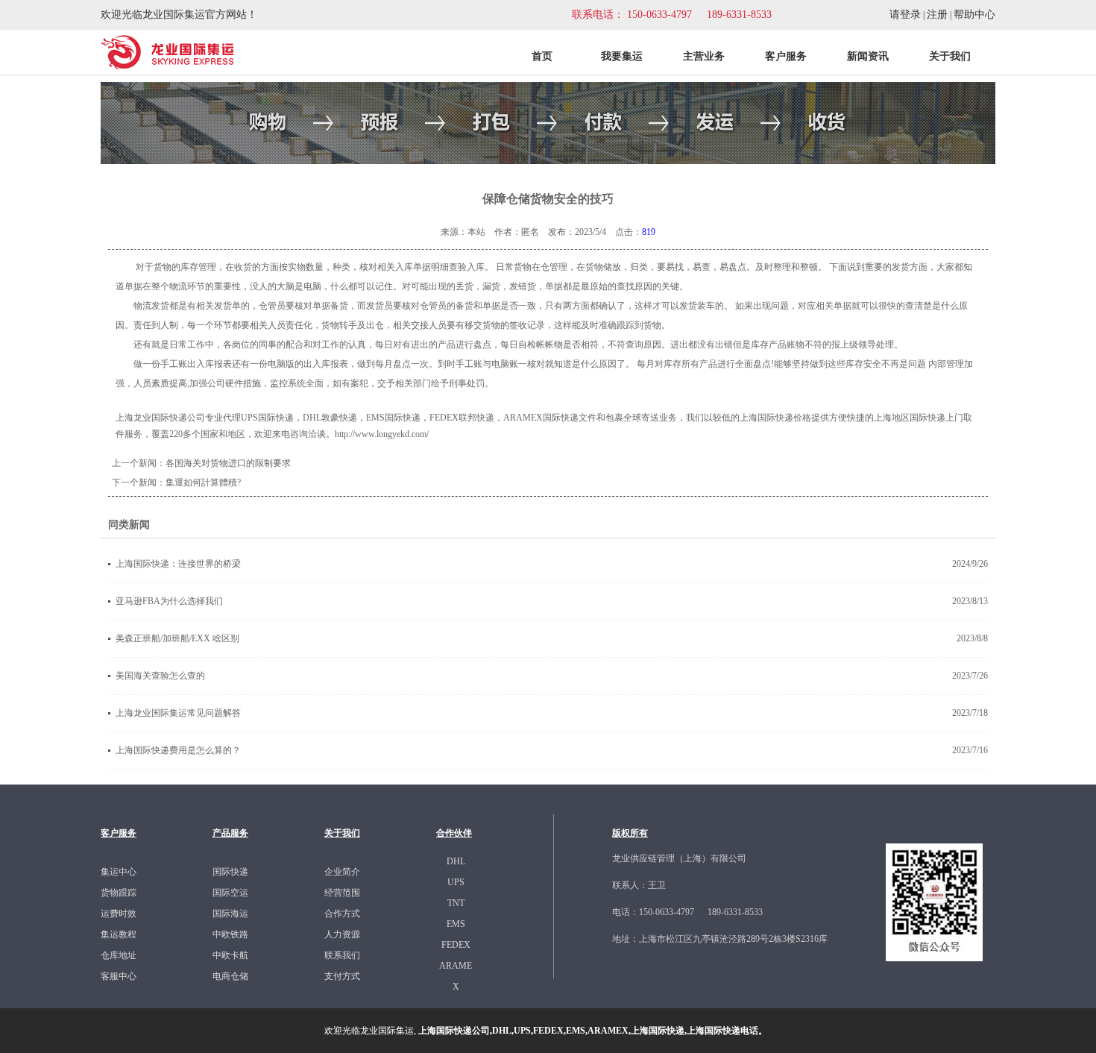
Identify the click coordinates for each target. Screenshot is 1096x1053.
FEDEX (455, 945)
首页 (542, 56)
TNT (455, 903)
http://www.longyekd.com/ (382, 434)
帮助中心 (974, 14)
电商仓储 (230, 976)
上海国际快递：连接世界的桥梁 (178, 564)
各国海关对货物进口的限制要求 (228, 463)
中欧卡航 (230, 955)
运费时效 (118, 913)
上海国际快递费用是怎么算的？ (178, 750)
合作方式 (342, 913)
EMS (456, 924)
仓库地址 (118, 955)
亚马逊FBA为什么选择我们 (169, 601)
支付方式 (342, 976)
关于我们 (950, 56)
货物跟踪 (118, 892)
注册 (937, 14)
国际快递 (230, 872)
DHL (456, 861)
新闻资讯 (868, 56)
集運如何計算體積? (203, 482)
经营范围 (342, 892)
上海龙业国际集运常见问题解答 (178, 713)
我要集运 (622, 56)
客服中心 (118, 976)
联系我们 (342, 955)
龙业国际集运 (387, 1030)
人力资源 (342, 934)
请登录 (905, 14)
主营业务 (704, 56)
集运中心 (118, 872)
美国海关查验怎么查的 (160, 675)
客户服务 (786, 56)
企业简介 (342, 872)
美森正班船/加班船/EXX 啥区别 (177, 638)
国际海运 (230, 913)
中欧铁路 (230, 934)
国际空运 (230, 892)
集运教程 (118, 934)
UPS (455, 882)
